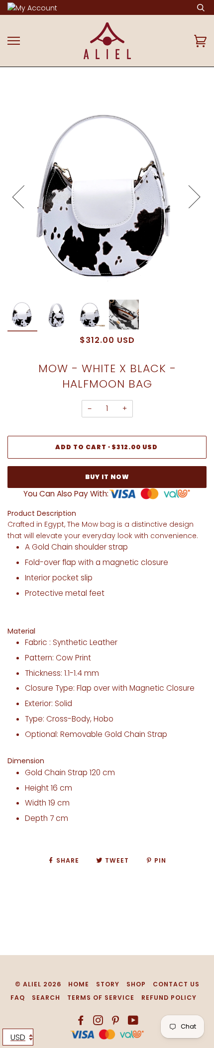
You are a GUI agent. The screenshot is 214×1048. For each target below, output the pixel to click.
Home (78, 984)
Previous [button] (24, 196)
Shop (136, 984)
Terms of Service (100, 997)
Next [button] (188, 196)
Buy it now (107, 477)
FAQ (17, 997)
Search (46, 997)
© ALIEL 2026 (38, 984)
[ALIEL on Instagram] (98, 1022)
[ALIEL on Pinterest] (115, 1022)
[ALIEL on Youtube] (133, 1022)
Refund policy (169, 997)
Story (107, 984)
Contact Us (176, 984)
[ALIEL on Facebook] (81, 1022)
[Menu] (13, 41)
